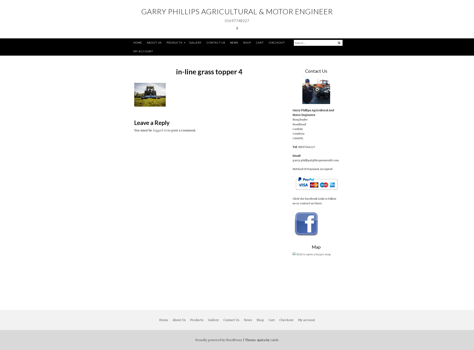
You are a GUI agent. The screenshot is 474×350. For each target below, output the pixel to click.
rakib (274, 340)
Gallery (195, 42)
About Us (154, 42)
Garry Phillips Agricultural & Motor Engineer (237, 11)
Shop (247, 42)
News (234, 42)
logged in (160, 130)
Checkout (277, 42)
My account (143, 51)
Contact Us (215, 42)
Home (137, 42)
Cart (260, 42)
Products (174, 42)
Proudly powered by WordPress (218, 340)
